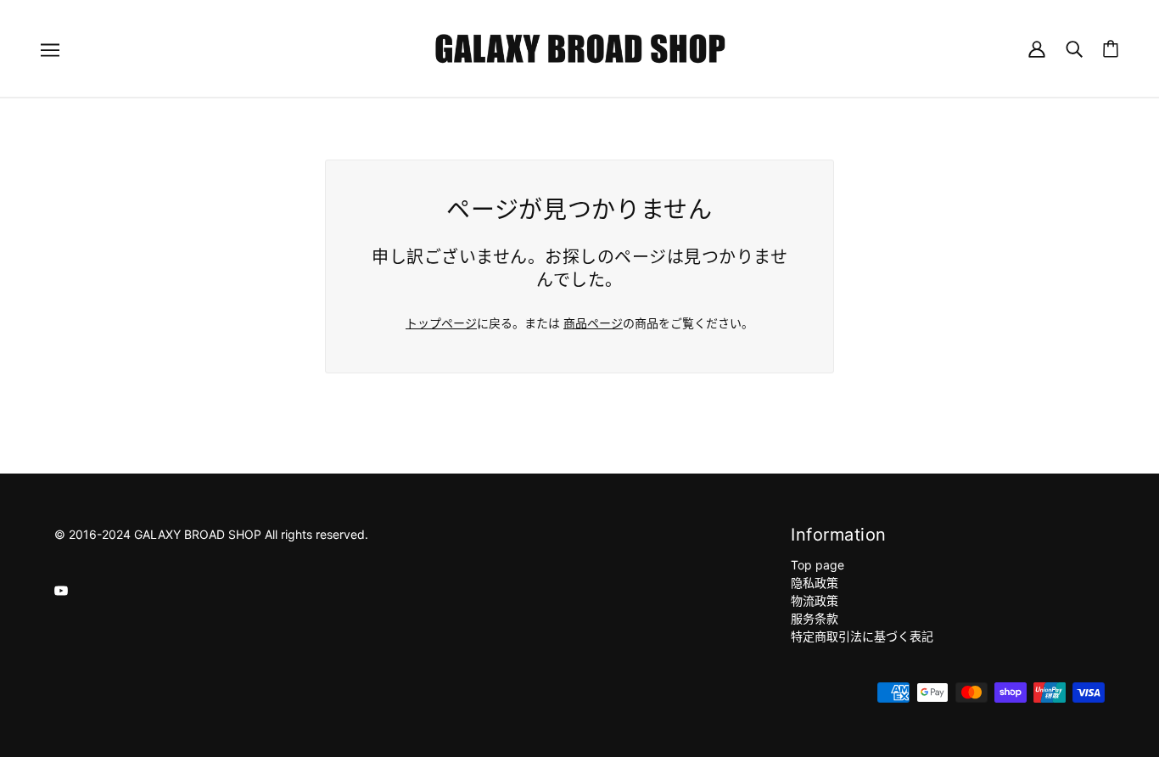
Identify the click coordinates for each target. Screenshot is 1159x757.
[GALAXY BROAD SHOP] (579, 47)
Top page (817, 565)
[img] (61, 589)
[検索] (1074, 48)
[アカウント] (1036, 48)
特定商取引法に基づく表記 (862, 636)
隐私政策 (814, 582)
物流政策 (814, 600)
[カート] (1110, 48)
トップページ (441, 323)
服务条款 (814, 618)
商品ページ (593, 323)
